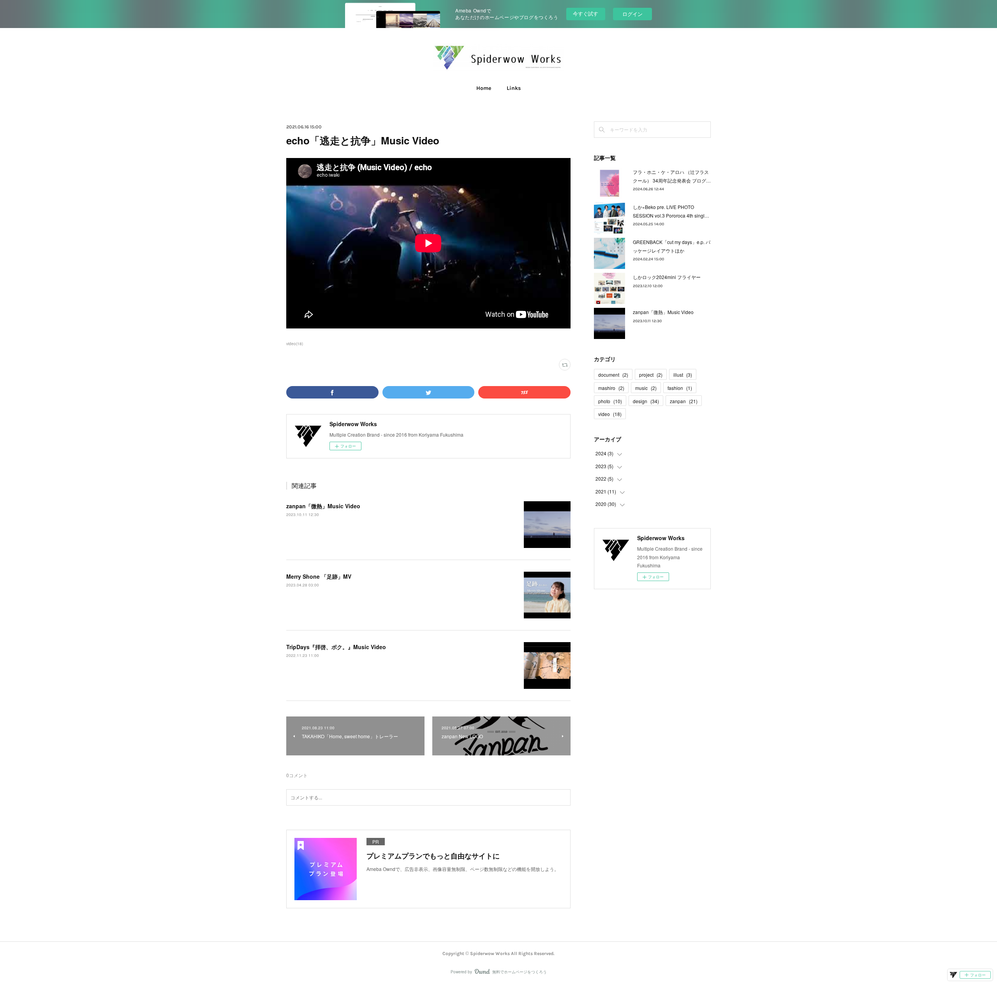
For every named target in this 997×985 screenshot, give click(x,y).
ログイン (632, 14)
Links (514, 88)
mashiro (611, 388)
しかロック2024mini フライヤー (667, 277)
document (613, 374)
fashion (680, 388)
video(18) (294, 343)
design (646, 401)
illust (682, 374)
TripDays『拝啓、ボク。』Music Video (336, 647)
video (610, 414)
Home (483, 88)
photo (610, 401)
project (650, 374)
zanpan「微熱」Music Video (323, 506)
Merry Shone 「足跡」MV (318, 576)
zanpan (684, 401)
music (646, 388)
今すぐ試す (585, 13)
